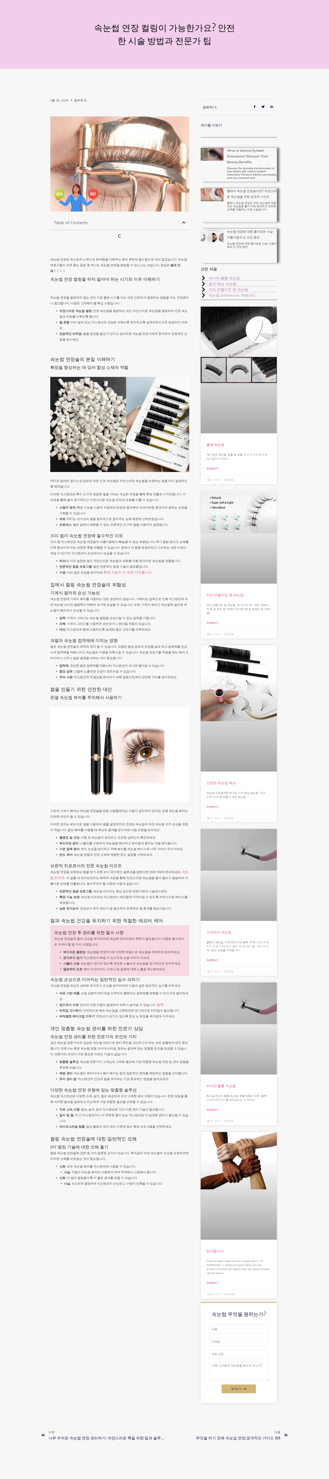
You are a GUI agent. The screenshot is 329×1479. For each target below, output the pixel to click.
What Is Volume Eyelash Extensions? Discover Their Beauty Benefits (247, 156)
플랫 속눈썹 (215, 445)
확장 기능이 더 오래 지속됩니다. (128, 572)
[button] (183, 222)
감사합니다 (215, 1251)
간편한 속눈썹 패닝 (221, 783)
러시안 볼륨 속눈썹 (221, 1086)
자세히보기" (212, 468)
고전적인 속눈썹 (218, 932)
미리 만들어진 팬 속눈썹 (225, 595)
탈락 (160, 1005)
